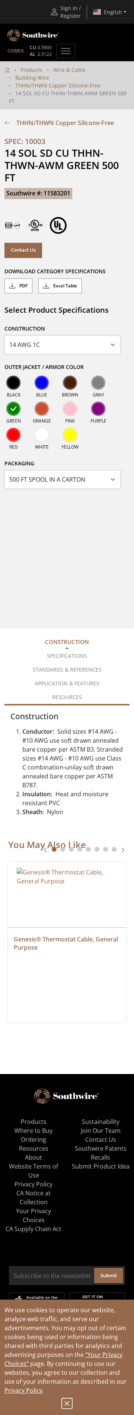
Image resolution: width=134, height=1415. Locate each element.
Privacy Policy (23, 1390)
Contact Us (23, 249)
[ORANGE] (42, 409)
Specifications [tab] (67, 655)
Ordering (33, 1139)
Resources (33, 1148)
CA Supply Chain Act (33, 1229)
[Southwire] (33, 35)
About (33, 1157)
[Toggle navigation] (65, 51)
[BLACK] (13, 383)
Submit (108, 1275)
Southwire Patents (101, 1148)
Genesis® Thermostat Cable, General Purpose (66, 943)
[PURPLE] (98, 409)
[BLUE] (42, 383)
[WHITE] (42, 435)
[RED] (13, 435)
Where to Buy (33, 1130)
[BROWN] (70, 383)
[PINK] (70, 409)
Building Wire (32, 77)
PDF (23, 286)
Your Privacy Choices (33, 1215)
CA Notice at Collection (33, 1197)
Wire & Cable (69, 69)
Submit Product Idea (101, 1166)
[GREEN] (13, 409)
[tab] (54, 849)
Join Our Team (101, 1130)
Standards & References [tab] (67, 669)
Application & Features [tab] (67, 683)
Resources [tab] (67, 697)
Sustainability (100, 1122)
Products (31, 69)
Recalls (100, 1157)
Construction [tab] (67, 642)
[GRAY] (98, 383)
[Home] (7, 70)
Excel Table (64, 286)
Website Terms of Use (33, 1170)
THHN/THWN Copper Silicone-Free (57, 85)
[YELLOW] (70, 435)
